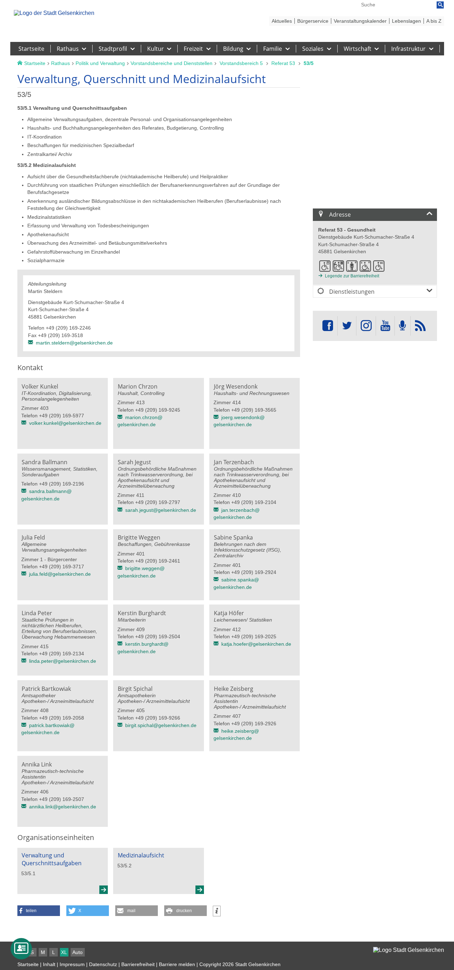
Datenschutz (103, 964)
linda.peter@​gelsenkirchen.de (62, 661)
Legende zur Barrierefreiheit (352, 275)
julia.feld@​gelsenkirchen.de (60, 574)
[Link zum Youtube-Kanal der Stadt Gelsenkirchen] (385, 326)
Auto (77, 952)
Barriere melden (177, 964)
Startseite (28, 964)
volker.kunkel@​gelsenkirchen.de (65, 423)
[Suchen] (440, 5)
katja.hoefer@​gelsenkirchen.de (256, 644)
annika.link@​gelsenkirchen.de (62, 806)
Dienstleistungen (351, 292)
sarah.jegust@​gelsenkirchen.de (160, 510)
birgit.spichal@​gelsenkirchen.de (160, 725)
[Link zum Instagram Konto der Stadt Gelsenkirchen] (366, 326)
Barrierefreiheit (138, 964)
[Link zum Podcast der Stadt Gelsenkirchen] (402, 326)
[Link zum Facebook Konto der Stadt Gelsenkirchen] (327, 326)
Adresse (339, 214)
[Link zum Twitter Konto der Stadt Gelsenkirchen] (347, 326)
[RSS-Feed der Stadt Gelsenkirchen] (420, 326)
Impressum (72, 964)
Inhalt (49, 964)
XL (64, 952)
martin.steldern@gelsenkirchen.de (74, 343)
